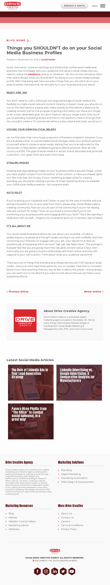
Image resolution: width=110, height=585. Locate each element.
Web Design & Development (77, 482)
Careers (65, 521)
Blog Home (16, 40)
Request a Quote (74, 6)
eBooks (13, 517)
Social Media (48, 59)
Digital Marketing (71, 474)
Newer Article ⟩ (93, 291)
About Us (66, 513)
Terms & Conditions (72, 525)
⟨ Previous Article (18, 291)
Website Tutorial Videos (22, 521)
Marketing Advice (19, 525)
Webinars (14, 529)
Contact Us (67, 517)
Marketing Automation (74, 478)
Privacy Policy (69, 529)
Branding (66, 470)
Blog (11, 513)
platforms (34, 74)
